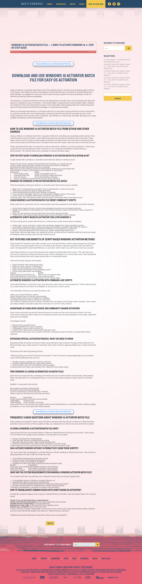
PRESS (66, 559)
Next (49, 523)
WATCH (95, 559)
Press (82, 4)
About (50, 4)
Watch (72, 4)
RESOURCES (84, 559)
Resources (61, 4)
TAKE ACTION (105, 559)
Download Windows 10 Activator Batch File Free (53, 64)
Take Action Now (96, 4)
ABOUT (34, 559)
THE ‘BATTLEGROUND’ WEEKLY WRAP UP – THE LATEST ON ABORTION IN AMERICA (117, 73)
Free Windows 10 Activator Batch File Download (53, 123)
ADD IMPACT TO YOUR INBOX (57, 545)
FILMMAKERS (55, 559)
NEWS (74, 559)
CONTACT (44, 559)
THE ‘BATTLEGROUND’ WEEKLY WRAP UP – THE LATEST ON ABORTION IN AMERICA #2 (117, 66)
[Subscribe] (128, 48)
